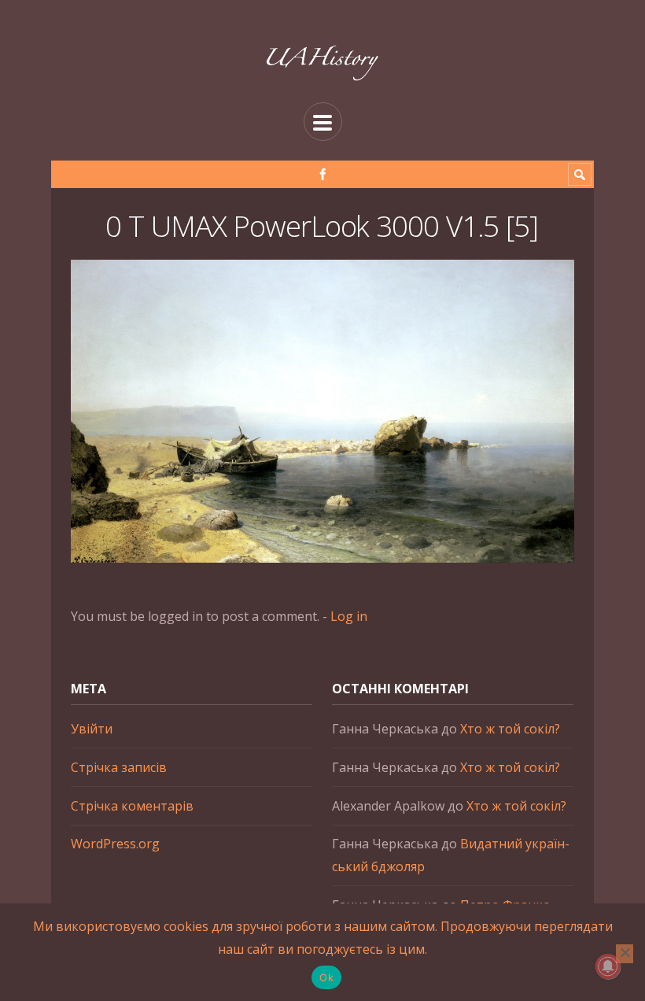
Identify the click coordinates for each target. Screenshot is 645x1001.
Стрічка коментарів (132, 805)
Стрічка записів (119, 767)
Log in (348, 616)
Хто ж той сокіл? (510, 728)
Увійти (91, 728)
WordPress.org (115, 843)
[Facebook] (323, 174)
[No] (624, 953)
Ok (326, 977)
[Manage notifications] (608, 966)
